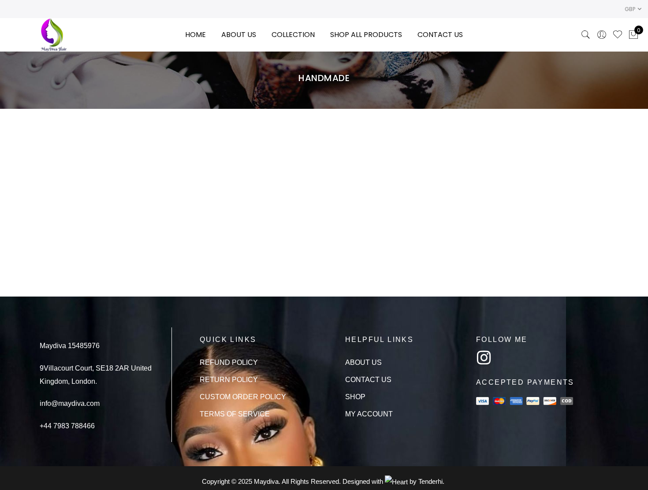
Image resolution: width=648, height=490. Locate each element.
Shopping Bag (323, 127)
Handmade (163, 138)
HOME (195, 35)
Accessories (477, 124)
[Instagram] (484, 358)
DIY (538, 124)
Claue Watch (147, 114)
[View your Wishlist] (618, 35)
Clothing (515, 124)
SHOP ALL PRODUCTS (366, 35)
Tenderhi (430, 481)
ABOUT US (238, 35)
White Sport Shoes (501, 114)
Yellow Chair (147, 127)
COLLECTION (293, 35)
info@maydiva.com (70, 403)
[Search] (586, 35)
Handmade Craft (323, 114)
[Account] (601, 35)
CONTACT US (440, 35)
